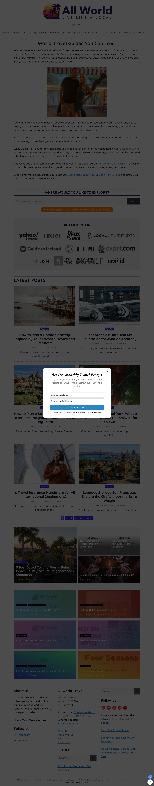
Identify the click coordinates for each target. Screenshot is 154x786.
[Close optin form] (107, 371)
